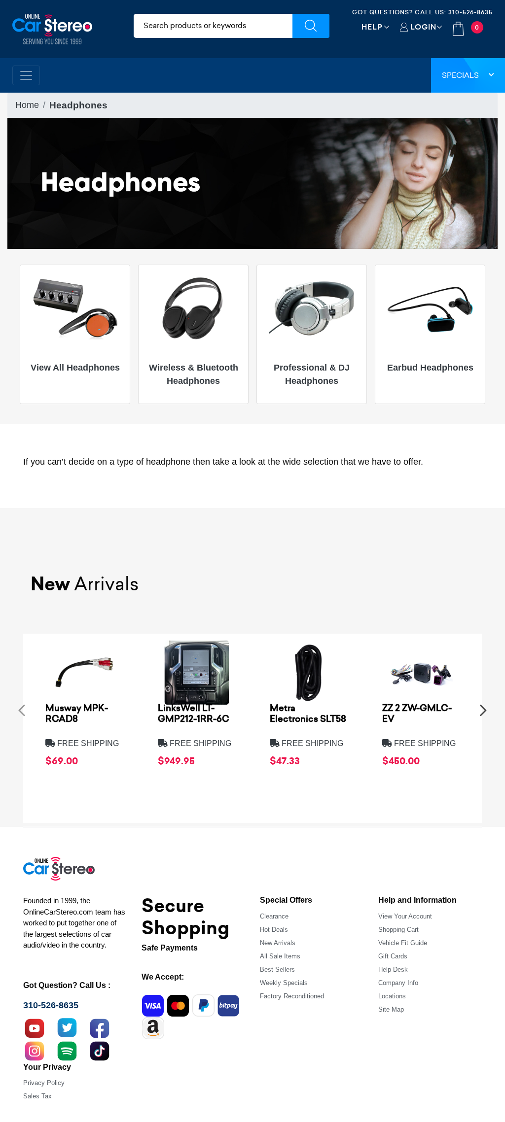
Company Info (398, 982)
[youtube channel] (34, 1027)
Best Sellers (277, 969)
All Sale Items (280, 956)
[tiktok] (99, 1050)
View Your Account (405, 916)
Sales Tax (37, 1096)
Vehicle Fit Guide (402, 943)
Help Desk (393, 969)
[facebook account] (99, 1027)
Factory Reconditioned (292, 996)
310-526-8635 (470, 12)
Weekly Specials (284, 982)
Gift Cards (392, 956)
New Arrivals (277, 943)
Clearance (274, 916)
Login (423, 27)
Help (372, 27)
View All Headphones (75, 368)
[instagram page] (34, 1050)
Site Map (391, 1009)
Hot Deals (274, 929)
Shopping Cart (398, 929)
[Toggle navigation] (26, 75)
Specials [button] (460, 75)
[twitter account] (67, 1027)
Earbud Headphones (430, 368)
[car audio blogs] (67, 1050)
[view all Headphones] (75, 308)
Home (27, 105)
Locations (392, 996)
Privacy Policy (44, 1083)
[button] (21, 709)
